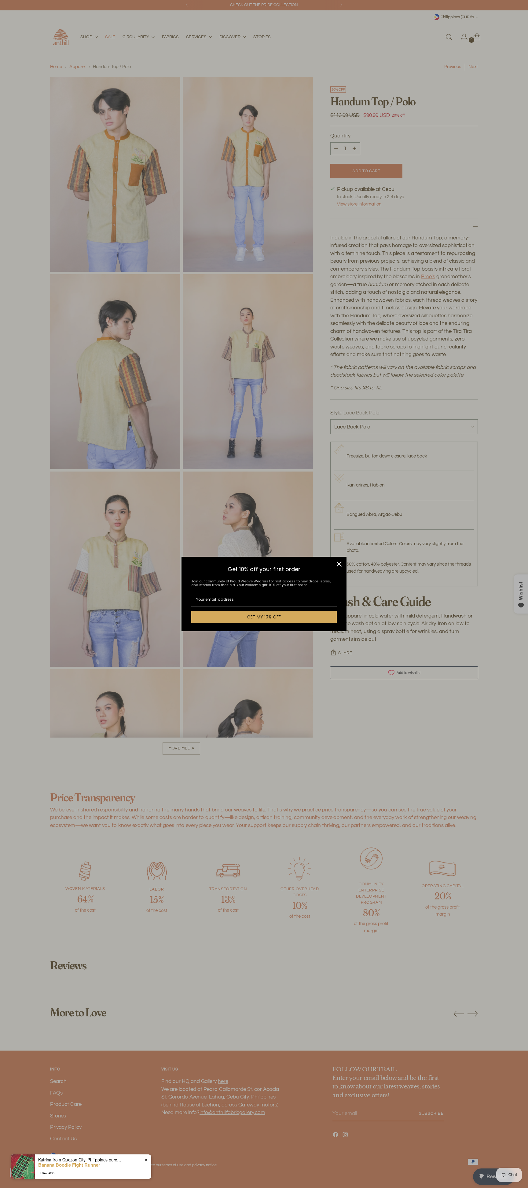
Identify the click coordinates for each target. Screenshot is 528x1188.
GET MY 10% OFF (264, 617)
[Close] (339, 564)
